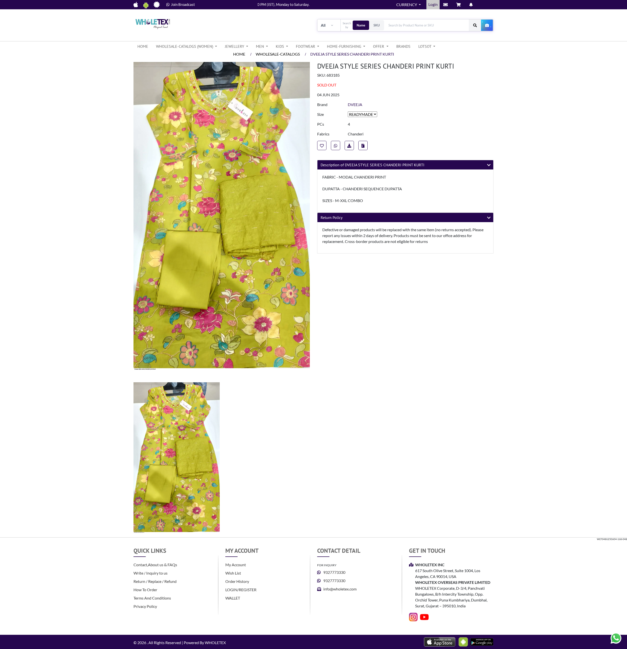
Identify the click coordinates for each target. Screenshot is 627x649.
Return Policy (331, 217)
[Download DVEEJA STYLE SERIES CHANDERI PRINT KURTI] (363, 145)
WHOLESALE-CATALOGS (278, 54)
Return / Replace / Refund (155, 581)
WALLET (232, 598)
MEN (260, 46)
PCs (320, 124)
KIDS (280, 46)
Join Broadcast (182, 4)
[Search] (475, 25)
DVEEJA (355, 104)
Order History (237, 581)
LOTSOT (425, 46)
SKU (377, 25)
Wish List (233, 573)
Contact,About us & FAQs (155, 564)
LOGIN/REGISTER (240, 589)
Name (361, 25)
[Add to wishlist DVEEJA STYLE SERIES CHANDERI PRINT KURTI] (321, 145)
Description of (372, 164)
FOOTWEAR (306, 46)
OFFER (379, 46)
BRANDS (403, 46)
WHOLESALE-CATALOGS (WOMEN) (185, 46)
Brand (322, 104)
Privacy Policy (145, 606)
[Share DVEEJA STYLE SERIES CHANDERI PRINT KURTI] (335, 145)
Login (433, 4)
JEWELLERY (235, 46)
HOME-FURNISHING (344, 46)
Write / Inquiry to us (150, 573)
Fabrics (323, 134)
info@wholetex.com (340, 589)
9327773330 (334, 572)
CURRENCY (407, 4)
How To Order (145, 589)
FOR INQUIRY (327, 565)
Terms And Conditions (152, 598)
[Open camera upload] (487, 25)
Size (320, 114)
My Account (235, 564)
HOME (144, 46)
